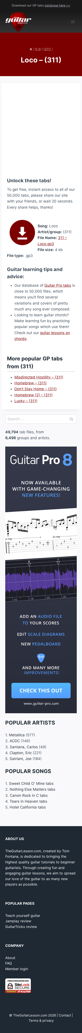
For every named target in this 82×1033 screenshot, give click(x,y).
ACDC (15, 741)
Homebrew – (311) (30, 383)
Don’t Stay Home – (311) (35, 389)
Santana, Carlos (24, 747)
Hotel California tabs (28, 807)
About (10, 958)
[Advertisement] (41, 129)
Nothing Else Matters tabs (32, 789)
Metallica (17, 735)
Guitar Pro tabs (57, 285)
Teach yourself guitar (22, 915)
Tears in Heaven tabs (28, 801)
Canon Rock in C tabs (29, 795)
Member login (16, 969)
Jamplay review (18, 921)
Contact (65, 1015)
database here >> (57, 5)
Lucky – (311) (25, 401)
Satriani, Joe (20, 759)
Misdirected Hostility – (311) (38, 377)
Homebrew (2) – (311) (33, 395)
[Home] (30, 49)
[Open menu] (73, 21)
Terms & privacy (41, 1020)
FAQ (8, 963)
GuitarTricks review (21, 926)
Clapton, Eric (21, 753)
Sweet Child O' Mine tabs (31, 783)
